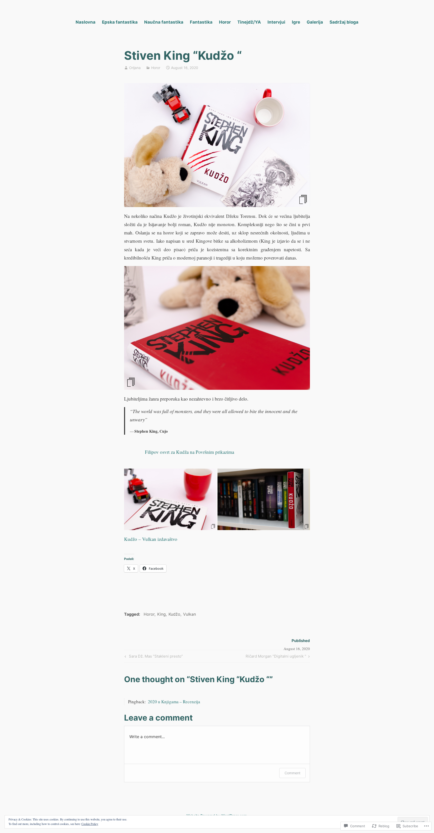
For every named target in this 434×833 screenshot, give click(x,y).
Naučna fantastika (163, 22)
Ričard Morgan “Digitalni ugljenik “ (276, 657)
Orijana (135, 68)
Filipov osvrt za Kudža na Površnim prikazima (189, 452)
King (161, 614)
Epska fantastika (120, 22)
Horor (225, 22)
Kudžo (174, 614)
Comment (292, 773)
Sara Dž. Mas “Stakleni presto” (153, 657)
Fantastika (201, 22)
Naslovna (85, 22)
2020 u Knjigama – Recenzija (174, 701)
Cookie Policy (89, 824)
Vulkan (189, 614)
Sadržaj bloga (344, 22)
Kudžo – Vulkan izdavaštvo (150, 539)
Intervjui (276, 22)
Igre (296, 22)
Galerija (315, 22)
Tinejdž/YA (249, 22)
